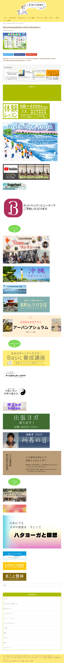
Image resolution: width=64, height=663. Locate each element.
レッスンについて (8, 613)
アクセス (51, 17)
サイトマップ (7, 647)
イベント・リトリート (9, 618)
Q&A (5, 642)
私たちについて (22, 17)
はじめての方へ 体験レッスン (11, 603)
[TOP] (4, 23)
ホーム (5, 17)
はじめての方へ (13, 17)
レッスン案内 (31, 17)
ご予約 (56, 17)
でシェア (8, 54)
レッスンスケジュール (9, 623)
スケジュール (39, 17)
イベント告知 (7, 20)
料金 (46, 17)
